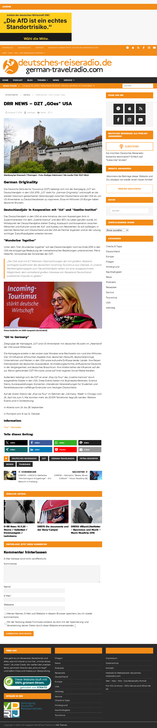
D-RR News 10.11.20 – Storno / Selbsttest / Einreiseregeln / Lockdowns (16, 531)
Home (5, 80)
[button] (16, 442)
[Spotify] (127, 47)
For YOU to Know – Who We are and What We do (128, 687)
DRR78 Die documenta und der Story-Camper (53, 528)
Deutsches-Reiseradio (24, 458)
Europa (110, 256)
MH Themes (61, 725)
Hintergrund (112, 266)
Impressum (7, 48)
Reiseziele (111, 287)
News (56, 80)
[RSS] (138, 47)
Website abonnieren (129, 188)
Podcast (18, 80)
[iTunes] (133, 47)
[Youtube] (154, 47)
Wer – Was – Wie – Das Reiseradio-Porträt (22, 53)
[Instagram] (149, 47)
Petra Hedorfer (89, 458)
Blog (30, 80)
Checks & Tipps (114, 246)
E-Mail (7, 595)
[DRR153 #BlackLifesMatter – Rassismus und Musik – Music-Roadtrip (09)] (86, 511)
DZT (44, 458)
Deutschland (113, 251)
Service (68, 80)
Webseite (9, 604)
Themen (41, 80)
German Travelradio (62, 458)
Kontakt (39, 48)
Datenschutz (24, 48)
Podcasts (111, 282)
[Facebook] (143, 47)
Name (7, 586)
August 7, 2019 (15, 112)
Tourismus (24, 464)
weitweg (110, 307)
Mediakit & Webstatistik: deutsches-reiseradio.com (73, 48)
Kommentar (10, 563)
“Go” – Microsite (12, 427)
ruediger (31, 112)
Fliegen (110, 261)
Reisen (9, 464)
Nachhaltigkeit (114, 272)
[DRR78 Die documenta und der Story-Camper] (53, 511)
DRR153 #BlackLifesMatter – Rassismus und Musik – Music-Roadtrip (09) (86, 530)
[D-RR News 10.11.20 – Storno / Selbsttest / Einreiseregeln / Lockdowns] (19, 511)
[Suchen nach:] (138, 85)
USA (108, 302)
